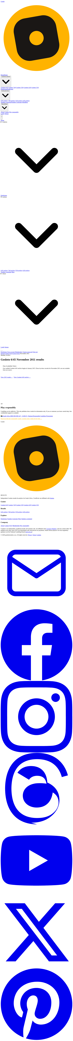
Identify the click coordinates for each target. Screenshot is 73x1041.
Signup (7, 113)
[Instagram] (36, 752)
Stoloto (52, 498)
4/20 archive (26, 100)
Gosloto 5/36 (35, 87)
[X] (36, 967)
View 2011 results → (7, 377)
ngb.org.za (29, 532)
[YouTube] (36, 895)
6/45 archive (4, 100)
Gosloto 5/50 (19, 87)
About (2, 112)
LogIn (2, 113)
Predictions (4, 195)
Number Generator (6, 272)
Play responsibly (14, 112)
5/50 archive (18, 100)
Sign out (35, 352)
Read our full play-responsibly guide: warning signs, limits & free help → (21, 418)
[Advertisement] (36, 390)
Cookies (38, 535)
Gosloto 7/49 (12, 87)
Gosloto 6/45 (4, 87)
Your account (11, 352)
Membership (18, 352)
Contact (7, 112)
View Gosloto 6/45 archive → (22, 377)
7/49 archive (11, 100)
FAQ (10, 525)
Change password (27, 352)
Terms (34, 535)
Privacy (30, 535)
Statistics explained (26, 519)
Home (2, 120)
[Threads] (36, 824)
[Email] (36, 608)
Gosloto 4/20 (27, 87)
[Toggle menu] (1, 118)
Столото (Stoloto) (51, 528)
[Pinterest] (36, 1039)
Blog (13, 272)
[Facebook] (36, 680)
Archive (14, 353)
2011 (18, 353)
